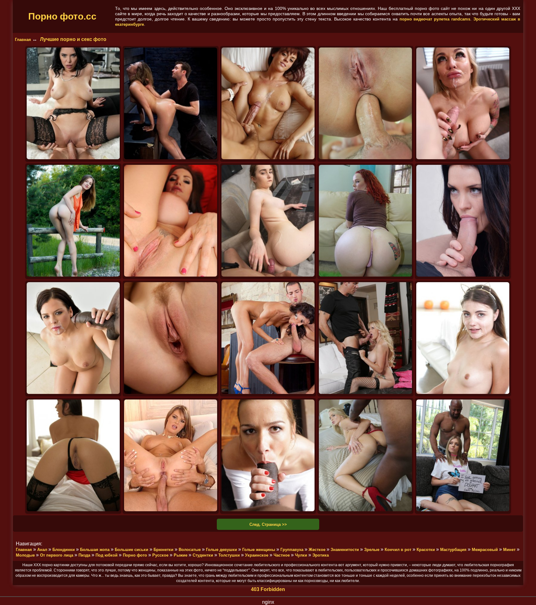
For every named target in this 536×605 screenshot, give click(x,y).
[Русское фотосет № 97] (463, 221)
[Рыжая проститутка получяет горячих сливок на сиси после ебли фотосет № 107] (268, 104)
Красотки (426, 549)
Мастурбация (453, 549)
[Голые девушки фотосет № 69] (73, 456)
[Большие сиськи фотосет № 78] (365, 338)
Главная (23, 39)
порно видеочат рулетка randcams (435, 19)
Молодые (25, 555)
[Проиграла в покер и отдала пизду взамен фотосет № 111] (73, 104)
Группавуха (291, 549)
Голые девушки (221, 549)
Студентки (203, 555)
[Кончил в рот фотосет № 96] (73, 338)
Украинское (256, 555)
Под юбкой (107, 555)
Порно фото (135, 555)
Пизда (84, 555)
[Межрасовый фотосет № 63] (268, 456)
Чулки (301, 555)
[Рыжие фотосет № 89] (170, 338)
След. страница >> (268, 524)
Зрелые (371, 549)
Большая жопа (94, 549)
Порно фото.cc (62, 16)
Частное (282, 555)
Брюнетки (163, 549)
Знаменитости (345, 549)
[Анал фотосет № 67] (170, 456)
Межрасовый (485, 549)
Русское (160, 555)
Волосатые (190, 549)
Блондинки (63, 549)
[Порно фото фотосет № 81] (268, 338)
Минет (509, 549)
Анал (42, 549)
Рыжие (180, 555)
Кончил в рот (398, 549)
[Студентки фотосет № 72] (463, 338)
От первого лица (56, 555)
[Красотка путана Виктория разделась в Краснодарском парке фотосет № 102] (73, 221)
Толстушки (229, 555)
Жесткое (317, 549)
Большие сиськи (131, 549)
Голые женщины (258, 549)
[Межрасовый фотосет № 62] (365, 456)
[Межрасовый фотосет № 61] (463, 456)
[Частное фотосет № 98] (365, 221)
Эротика (320, 555)
